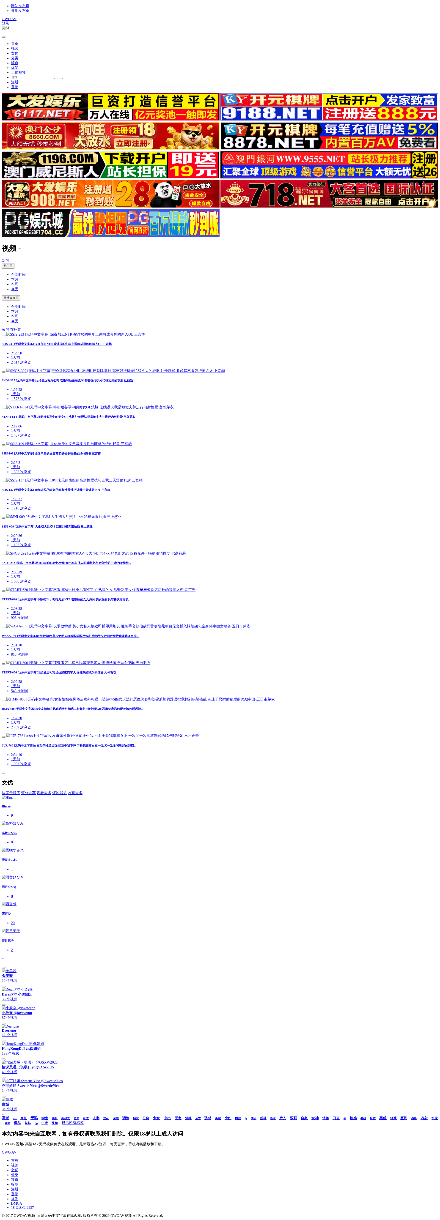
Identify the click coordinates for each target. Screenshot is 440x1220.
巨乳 (403, 1118)
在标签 (15, 329)
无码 (34, 1118)
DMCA (16, 1203)
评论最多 (59, 793)
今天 (14, 289)
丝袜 (263, 1118)
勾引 (253, 1118)
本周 (14, 284)
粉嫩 (373, 1118)
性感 (353, 1118)
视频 (14, 48)
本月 (14, 279)
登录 (5, 23)
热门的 (8, 266)
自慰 (304, 1118)
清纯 (188, 1118)
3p (36, 1123)
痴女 (136, 1118)
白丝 (238, 1118)
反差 (55, 1123)
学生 (44, 1118)
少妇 (228, 1118)
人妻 (96, 1118)
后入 (282, 1118)
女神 (315, 1118)
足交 (198, 1118)
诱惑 (207, 1118)
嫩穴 (76, 1118)
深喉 (116, 1118)
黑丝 (383, 1118)
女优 (14, 53)
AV (9, 19)
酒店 (414, 1118)
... (3, 772)
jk (246, 1118)
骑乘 (393, 1118)
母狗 (146, 1118)
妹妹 (28, 1123)
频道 (14, 63)
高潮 (5, 1118)
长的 (5, 329)
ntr (15, 1118)
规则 (14, 1199)
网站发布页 (20, 6)
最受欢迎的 (11, 298)
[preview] (4, 335)
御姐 (363, 1118)
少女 (156, 1118)
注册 (14, 82)
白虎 (44, 1123)
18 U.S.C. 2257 (22, 1207)
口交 (336, 1118)
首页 (14, 44)
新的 (5, 261)
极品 (17, 1123)
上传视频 (18, 72)
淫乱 (106, 1118)
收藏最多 (75, 793)
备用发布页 (20, 11)
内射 (424, 1118)
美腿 (218, 1118)
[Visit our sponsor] (111, 119)
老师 (7, 1123)
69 (345, 1118)
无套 (178, 1118)
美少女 (65, 1118)
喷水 (273, 1118)
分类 (14, 58)
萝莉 (293, 1118)
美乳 (55, 1118)
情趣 (325, 1118)
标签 (14, 68)
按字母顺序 (11, 793)
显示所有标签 (73, 1123)
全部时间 (18, 274)
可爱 (86, 1118)
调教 (125, 1118)
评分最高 (28, 793)
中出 (167, 1118)
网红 (23, 1118)
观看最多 (44, 793)
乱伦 (435, 1118)
